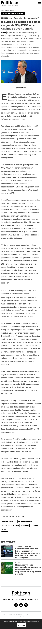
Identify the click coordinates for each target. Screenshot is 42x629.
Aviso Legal (7, 599)
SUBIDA (4, 530)
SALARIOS (25, 525)
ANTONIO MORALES (25, 521)
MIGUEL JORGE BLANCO (10, 525)
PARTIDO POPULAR (9, 521)
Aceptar (21, 625)
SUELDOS (34, 525)
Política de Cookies (19, 599)
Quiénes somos (33, 599)
